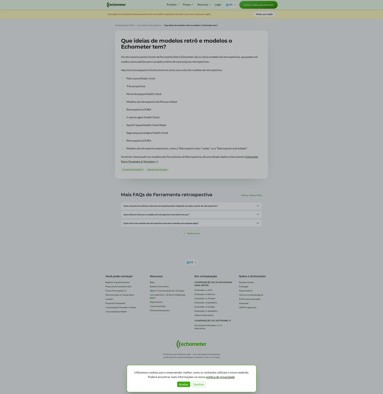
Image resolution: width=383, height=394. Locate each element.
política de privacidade (220, 377)
